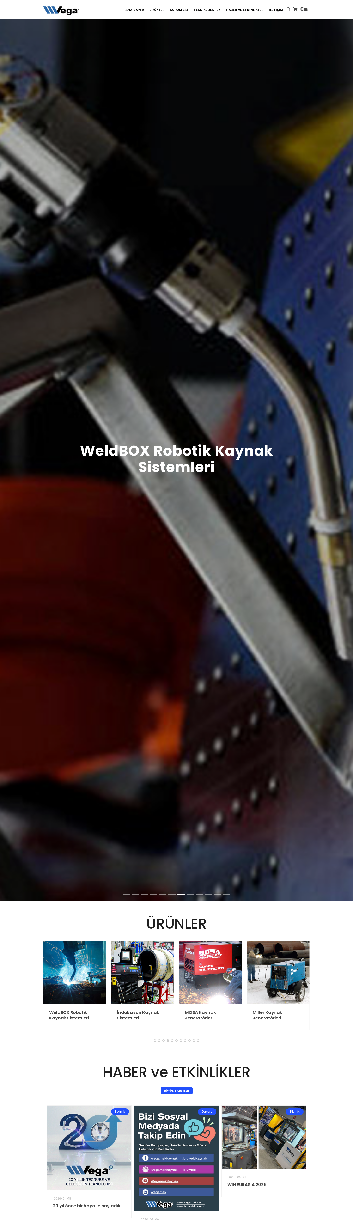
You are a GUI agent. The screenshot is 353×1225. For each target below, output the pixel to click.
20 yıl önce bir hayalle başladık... (72, 1206)
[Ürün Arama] (288, 9)
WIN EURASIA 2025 (231, 1185)
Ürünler (156, 9)
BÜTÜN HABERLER (176, 1091)
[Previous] (9, 331)
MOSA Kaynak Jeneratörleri (183, 1015)
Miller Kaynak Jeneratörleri (251, 1015)
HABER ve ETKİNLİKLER (245, 9)
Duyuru (191, 1111)
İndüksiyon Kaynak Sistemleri (121, 1015)
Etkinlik (104, 1111)
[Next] (343, 331)
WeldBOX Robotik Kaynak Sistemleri (52, 1015)
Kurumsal (179, 9)
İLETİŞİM (276, 9)
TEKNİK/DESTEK (207, 9)
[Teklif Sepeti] (295, 9)
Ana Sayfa (134, 9)
